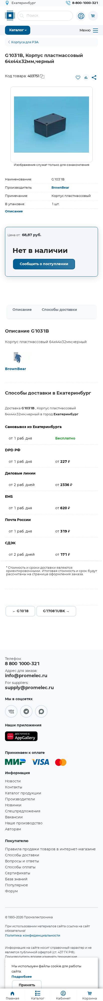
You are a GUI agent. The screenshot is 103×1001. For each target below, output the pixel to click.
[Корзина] (93, 16)
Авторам (13, 829)
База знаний (16, 879)
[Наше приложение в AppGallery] (21, 737)
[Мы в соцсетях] (11, 711)
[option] (51, 124)
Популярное (16, 885)
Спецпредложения (22, 811)
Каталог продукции (23, 793)
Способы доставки (59, 310)
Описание (14, 211)
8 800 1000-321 (22, 664)
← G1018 (20, 611)
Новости (13, 781)
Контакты (13, 787)
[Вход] (81, 16)
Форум (11, 891)
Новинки (13, 805)
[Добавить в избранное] (78, 77)
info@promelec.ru (26, 676)
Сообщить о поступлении (44, 264)
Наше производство (23, 823)
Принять (27, 985)
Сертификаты (17, 873)
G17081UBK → (56, 611)
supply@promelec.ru (29, 688)
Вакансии (14, 817)
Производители (20, 799)
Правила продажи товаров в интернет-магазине (50, 849)
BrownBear (60, 187)
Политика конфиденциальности (32, 935)
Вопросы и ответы (22, 861)
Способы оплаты (20, 867)
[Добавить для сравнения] (86, 77)
